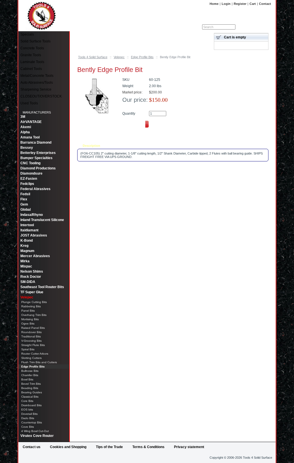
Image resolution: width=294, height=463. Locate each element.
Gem (24, 204)
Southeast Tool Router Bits (42, 287)
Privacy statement (189, 447)
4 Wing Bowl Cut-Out (35, 431)
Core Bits (27, 401)
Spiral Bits (27, 349)
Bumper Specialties (36, 158)
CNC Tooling (30, 163)
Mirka (25, 261)
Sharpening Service (35, 89)
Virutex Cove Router (37, 436)
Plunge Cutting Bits (34, 302)
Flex (23, 199)
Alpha (25, 132)
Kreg (24, 246)
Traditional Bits (31, 336)
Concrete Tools (32, 48)
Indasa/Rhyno (31, 215)
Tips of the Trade (109, 447)
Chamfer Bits (29, 375)
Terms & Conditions (148, 447)
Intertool (27, 225)
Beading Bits (29, 388)
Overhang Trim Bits (34, 315)
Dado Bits (27, 418)
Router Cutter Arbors (34, 353)
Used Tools (29, 103)
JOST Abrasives (33, 235)
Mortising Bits (30, 319)
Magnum (27, 251)
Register (240, 3)
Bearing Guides (31, 392)
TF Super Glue (31, 292)
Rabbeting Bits (31, 306)
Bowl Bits (27, 379)
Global (25, 210)
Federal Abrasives (35, 189)
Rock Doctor (30, 277)
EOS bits (27, 409)
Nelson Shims (31, 271)
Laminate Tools (32, 62)
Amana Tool (30, 137)
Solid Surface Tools (35, 41)
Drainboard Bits (31, 405)
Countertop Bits (31, 422)
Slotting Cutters (31, 358)
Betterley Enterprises (38, 153)
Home (214, 3)
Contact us (31, 447)
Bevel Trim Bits (31, 383)
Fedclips (27, 184)
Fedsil (25, 194)
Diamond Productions (38, 168)
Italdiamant (29, 230)
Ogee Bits (27, 323)
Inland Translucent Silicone (42, 220)
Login (226, 3)
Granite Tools (30, 55)
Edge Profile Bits (142, 57)
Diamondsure (31, 173)
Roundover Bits (31, 332)
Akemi (25, 127)
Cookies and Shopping (68, 447)
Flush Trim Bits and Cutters (39, 362)
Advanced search (257, 27)
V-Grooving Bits (31, 340)
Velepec (119, 57)
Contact (265, 3)
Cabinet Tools (31, 69)
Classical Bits (29, 396)
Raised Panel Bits (33, 327)
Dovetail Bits (29, 413)
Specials (27, 34)
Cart (252, 3)
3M (22, 117)
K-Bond (26, 241)
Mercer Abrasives (35, 256)
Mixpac (26, 266)
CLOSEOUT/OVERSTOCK (41, 96)
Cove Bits (27, 426)
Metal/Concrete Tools (36, 76)
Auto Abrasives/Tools (36, 83)
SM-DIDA (27, 282)
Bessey (26, 148)
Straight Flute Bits (33, 345)
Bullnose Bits (29, 370)
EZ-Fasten (28, 179)
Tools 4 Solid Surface (92, 57)
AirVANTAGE (31, 122)
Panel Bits (28, 310)
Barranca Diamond (35, 142)
